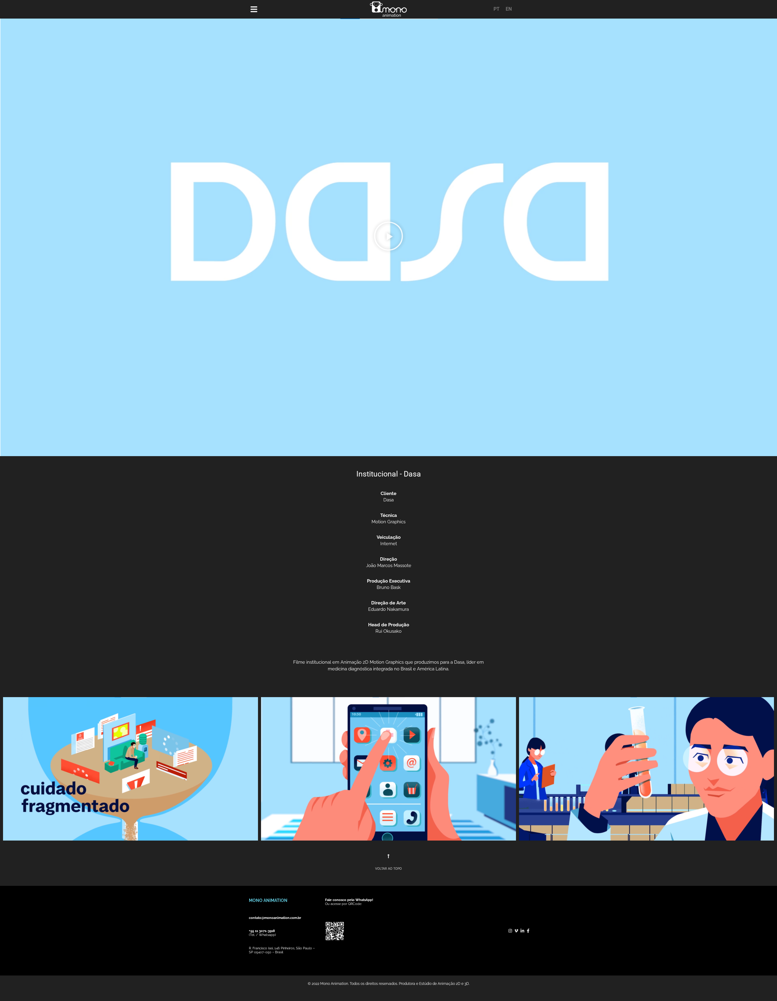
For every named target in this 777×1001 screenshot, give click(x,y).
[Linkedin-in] (522, 931)
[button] (388, 237)
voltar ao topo (388, 868)
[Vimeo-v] (516, 931)
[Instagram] (510, 931)
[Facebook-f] (528, 931)
